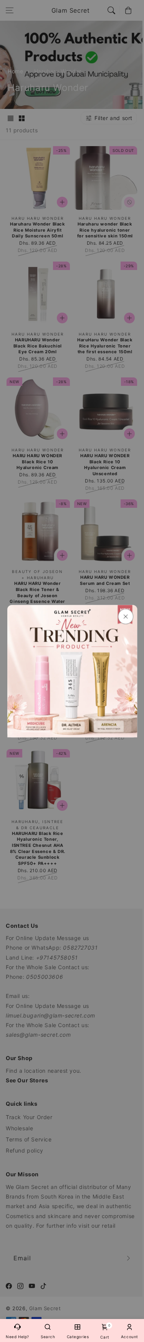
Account (129, 1336)
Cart (104, 1331)
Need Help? (17, 1336)
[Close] (125, 616)
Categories (78, 1336)
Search (48, 1336)
